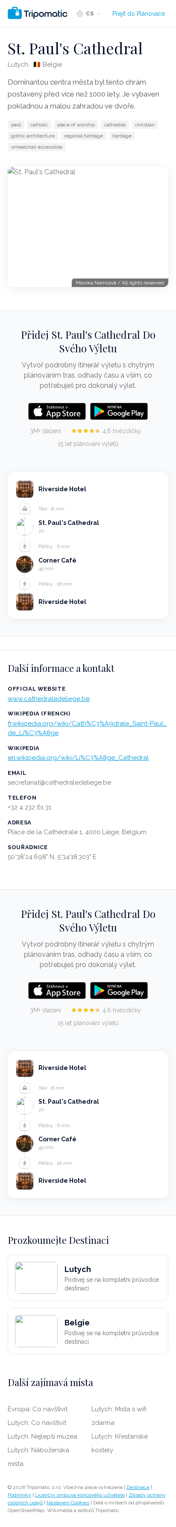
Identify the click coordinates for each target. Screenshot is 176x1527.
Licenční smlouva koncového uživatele (80, 1495)
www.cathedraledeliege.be (49, 699)
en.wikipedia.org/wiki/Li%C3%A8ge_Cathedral (78, 758)
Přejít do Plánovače (138, 13)
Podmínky (19, 1495)
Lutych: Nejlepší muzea (42, 1436)
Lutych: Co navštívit (37, 1423)
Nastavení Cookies (68, 1503)
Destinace (138, 1487)
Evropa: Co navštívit (37, 1409)
